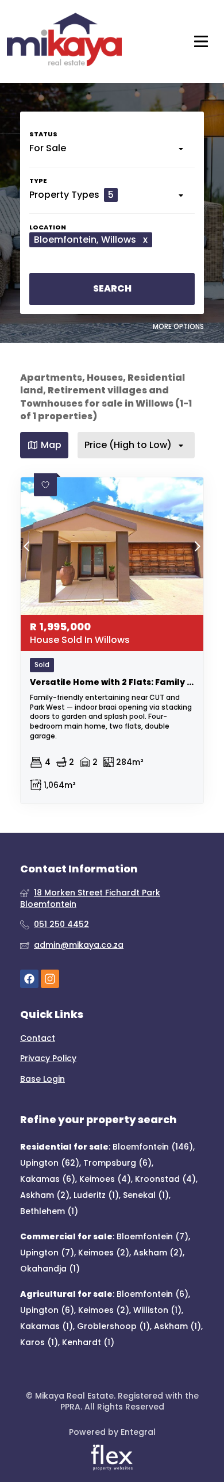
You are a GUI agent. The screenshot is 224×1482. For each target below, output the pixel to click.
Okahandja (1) (50, 1268)
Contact (37, 1038)
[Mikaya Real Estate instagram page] (50, 978)
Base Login (42, 1079)
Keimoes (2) (103, 1252)
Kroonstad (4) (165, 1179)
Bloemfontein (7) (152, 1236)
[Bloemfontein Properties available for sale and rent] (64, 41)
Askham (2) (44, 1195)
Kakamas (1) (46, 1326)
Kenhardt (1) (88, 1342)
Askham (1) (177, 1326)
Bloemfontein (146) (153, 1146)
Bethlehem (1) (49, 1211)
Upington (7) (47, 1252)
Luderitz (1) (96, 1195)
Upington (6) (47, 1310)
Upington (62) (49, 1163)
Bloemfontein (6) (152, 1294)
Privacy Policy (48, 1058)
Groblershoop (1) (113, 1326)
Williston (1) (157, 1310)
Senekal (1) (146, 1195)
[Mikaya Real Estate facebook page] (29, 978)
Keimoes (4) (105, 1179)
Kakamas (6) (47, 1179)
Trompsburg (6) (117, 1163)
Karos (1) (39, 1342)
